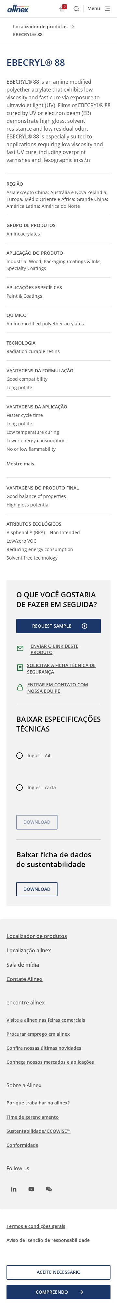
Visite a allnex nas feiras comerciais (45, 1020)
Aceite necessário (59, 1272)
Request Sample (52, 626)
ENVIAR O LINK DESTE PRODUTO (54, 649)
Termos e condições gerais (35, 1226)
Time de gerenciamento (32, 1117)
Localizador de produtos (40, 26)
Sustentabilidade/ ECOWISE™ (38, 1131)
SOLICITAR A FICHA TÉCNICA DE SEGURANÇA (61, 668)
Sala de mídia (22, 964)
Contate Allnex (24, 979)
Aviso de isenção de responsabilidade (48, 1240)
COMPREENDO (52, 1292)
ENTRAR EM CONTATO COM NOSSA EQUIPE (57, 687)
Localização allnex (28, 950)
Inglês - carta (42, 787)
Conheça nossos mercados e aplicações (50, 1062)
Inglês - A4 (39, 755)
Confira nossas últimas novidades (43, 1048)
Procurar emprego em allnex (38, 1034)
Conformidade (22, 1145)
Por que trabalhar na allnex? (38, 1103)
